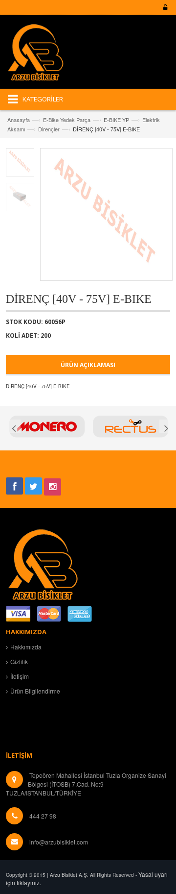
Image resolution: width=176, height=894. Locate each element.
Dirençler (49, 129)
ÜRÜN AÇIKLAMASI (88, 365)
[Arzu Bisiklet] (42, 56)
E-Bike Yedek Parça (66, 120)
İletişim (19, 676)
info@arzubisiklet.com (58, 842)
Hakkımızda (26, 647)
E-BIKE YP (116, 120)
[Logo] (42, 563)
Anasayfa (18, 120)
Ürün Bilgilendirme (35, 691)
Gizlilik (19, 661)
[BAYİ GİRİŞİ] (163, 7)
